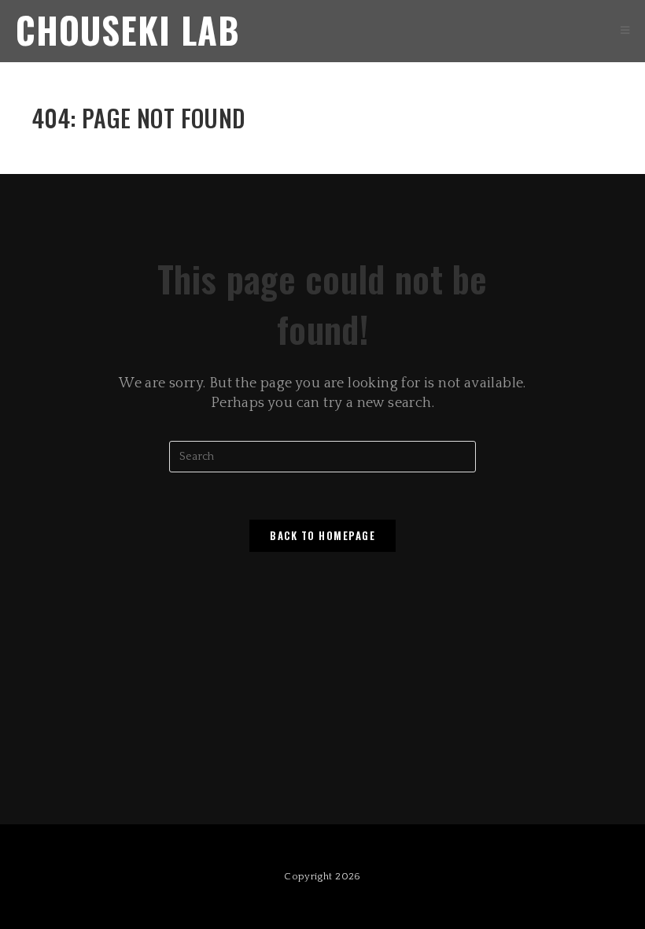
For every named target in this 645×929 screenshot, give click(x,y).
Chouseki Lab (128, 29)
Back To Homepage (322, 535)
